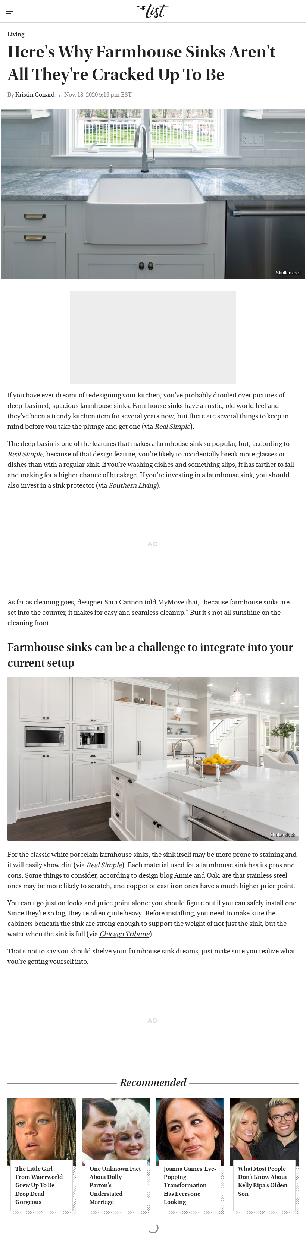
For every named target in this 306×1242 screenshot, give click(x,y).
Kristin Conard (35, 94)
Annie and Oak (196, 876)
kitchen (149, 395)
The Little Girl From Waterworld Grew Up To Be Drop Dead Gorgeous (39, 1185)
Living (15, 34)
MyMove (171, 602)
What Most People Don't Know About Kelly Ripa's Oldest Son (262, 1181)
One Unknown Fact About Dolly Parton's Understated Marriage (115, 1185)
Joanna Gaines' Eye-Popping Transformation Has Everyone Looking (190, 1185)
